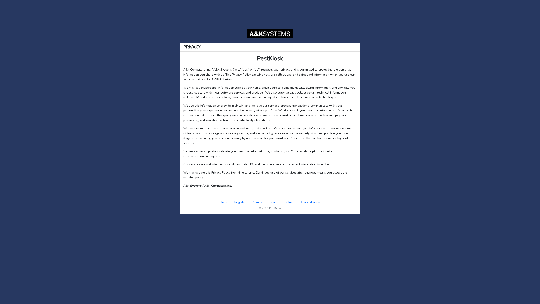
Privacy (257, 202)
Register (240, 202)
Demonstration (310, 202)
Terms (272, 202)
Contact (288, 202)
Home (224, 202)
